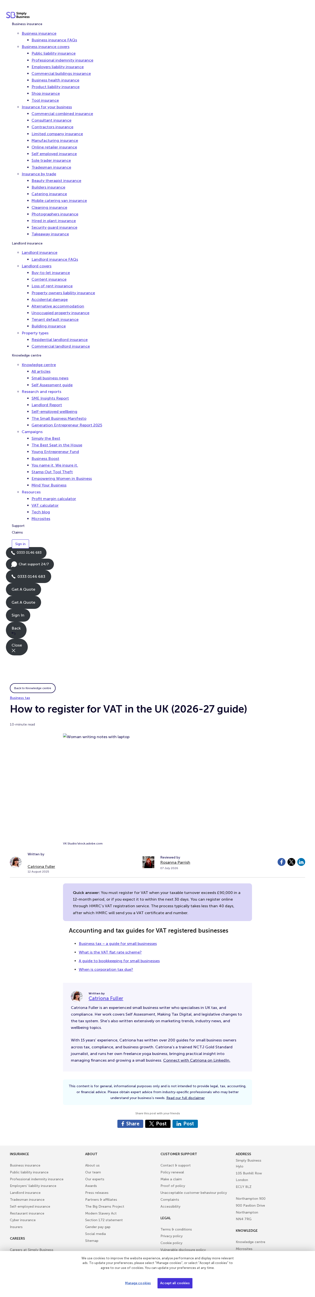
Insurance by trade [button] (39, 174)
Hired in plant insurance (54, 220)
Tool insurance (45, 100)
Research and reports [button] (41, 391)
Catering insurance (49, 194)
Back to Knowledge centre (32, 688)
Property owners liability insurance (63, 293)
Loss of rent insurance (52, 286)
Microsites (41, 518)
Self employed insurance (54, 153)
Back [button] (16, 628)
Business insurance (27, 24)
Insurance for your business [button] (47, 107)
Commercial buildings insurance (61, 73)
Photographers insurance (55, 214)
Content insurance (49, 279)
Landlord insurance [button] (39, 252)
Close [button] (17, 645)
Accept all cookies (174, 1283)
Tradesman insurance (51, 167)
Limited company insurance (57, 133)
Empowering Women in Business (62, 478)
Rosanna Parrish (175, 862)
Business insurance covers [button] (45, 46)
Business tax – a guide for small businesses (118, 943)
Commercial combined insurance (62, 113)
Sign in (20, 544)
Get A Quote (23, 589)
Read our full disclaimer (185, 1098)
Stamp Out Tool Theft (52, 472)
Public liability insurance (54, 53)
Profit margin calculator (54, 498)
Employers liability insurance (58, 67)
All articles (41, 371)
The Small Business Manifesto (59, 418)
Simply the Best (46, 438)
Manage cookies (138, 1283)
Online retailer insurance (54, 147)
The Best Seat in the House (57, 445)
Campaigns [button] (32, 431)
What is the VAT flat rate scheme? (110, 952)
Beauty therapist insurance (56, 180)
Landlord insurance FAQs (55, 259)
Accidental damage (50, 299)
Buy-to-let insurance (51, 272)
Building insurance (49, 326)
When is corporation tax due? (106, 969)
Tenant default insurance (55, 319)
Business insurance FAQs (54, 40)
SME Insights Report (50, 398)
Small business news (50, 378)
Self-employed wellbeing (54, 411)
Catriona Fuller (41, 866)
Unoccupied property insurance (60, 312)
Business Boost (45, 458)
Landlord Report (47, 405)
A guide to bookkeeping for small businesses (119, 960)
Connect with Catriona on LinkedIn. (196, 1060)
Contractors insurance (52, 127)
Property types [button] (35, 333)
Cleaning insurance (49, 207)
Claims (17, 532)
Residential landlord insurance (60, 339)
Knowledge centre (26, 355)
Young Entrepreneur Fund (55, 451)
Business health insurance (55, 80)
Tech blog (41, 512)
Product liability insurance (55, 86)
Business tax (20, 698)
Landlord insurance (27, 243)
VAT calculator (45, 505)
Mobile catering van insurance (59, 200)
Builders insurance (48, 187)
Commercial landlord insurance (61, 346)
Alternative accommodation (58, 306)
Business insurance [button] (39, 33)
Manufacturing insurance (55, 140)
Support (18, 526)
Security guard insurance (54, 227)
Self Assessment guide (52, 385)
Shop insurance (46, 93)
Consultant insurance (51, 120)
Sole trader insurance (51, 160)
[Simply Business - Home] (18, 15)
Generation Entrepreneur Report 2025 (67, 425)
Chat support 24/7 (30, 566)
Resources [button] (31, 492)
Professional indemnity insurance (62, 60)
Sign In (18, 615)
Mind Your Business (49, 485)
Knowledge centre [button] (39, 364)
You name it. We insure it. (55, 465)
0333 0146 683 (26, 554)
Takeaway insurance (50, 234)
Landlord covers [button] (36, 266)
